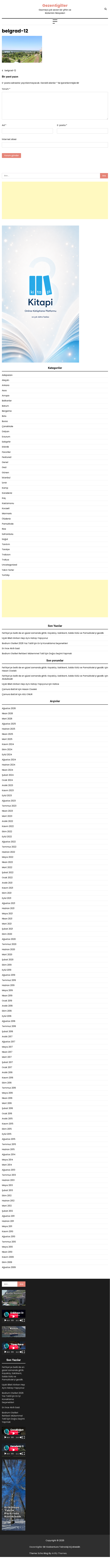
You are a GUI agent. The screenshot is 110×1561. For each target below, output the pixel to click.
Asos (4, 390)
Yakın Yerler (8, 570)
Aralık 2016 (7, 1072)
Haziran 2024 (8, 764)
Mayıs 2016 (7, 1092)
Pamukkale (8, 523)
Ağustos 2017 (8, 1041)
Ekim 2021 (7, 893)
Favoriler (6, 452)
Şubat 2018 (7, 1031)
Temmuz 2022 (9, 846)
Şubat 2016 (7, 1108)
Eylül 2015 (6, 1134)
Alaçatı (5, 380)
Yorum (6, 88)
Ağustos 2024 (9, 759)
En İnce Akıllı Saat (11, 648)
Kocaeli (5, 508)
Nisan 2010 (7, 1251)
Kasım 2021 (7, 887)
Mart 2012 (7, 1205)
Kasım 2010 (7, 1231)
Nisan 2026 (7, 713)
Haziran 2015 (8, 1149)
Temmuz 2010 (9, 1241)
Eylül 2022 (7, 836)
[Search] (105, 9)
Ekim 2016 (7, 1082)
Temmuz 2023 (9, 805)
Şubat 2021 (7, 928)
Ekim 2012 (7, 1195)
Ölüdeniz (6, 518)
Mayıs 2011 (7, 1226)
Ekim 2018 (7, 1010)
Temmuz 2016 (9, 1087)
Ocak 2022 (7, 877)
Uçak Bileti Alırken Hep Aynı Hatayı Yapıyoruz (25, 638)
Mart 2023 (7, 816)
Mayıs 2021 (7, 913)
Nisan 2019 (7, 995)
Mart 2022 (7, 867)
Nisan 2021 (7, 918)
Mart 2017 (7, 1057)
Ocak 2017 (7, 1067)
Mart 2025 (7, 739)
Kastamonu (8, 503)
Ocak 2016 (7, 1113)
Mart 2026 (7, 718)
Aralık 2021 (7, 882)
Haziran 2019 (8, 985)
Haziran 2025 (8, 728)
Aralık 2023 (7, 785)
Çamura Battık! (10, 689)
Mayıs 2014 (7, 1159)
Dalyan (5, 431)
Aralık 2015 (7, 1118)
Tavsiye (6, 549)
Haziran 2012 (8, 1200)
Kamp (5, 488)
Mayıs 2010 (7, 1246)
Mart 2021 (7, 923)
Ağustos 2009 (9, 1267)
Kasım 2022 (8, 826)
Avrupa (5, 395)
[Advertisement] (55, 200)
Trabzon (6, 554)
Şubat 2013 (7, 1190)
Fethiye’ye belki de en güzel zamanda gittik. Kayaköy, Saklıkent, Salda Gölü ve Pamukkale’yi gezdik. (53, 633)
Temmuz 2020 (9, 944)
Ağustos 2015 (8, 1139)
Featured (6, 457)
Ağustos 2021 (8, 903)
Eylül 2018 (6, 1016)
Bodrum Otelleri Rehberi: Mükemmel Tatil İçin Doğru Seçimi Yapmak (37, 653)
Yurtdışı (6, 575)
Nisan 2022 (7, 862)
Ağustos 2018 (8, 1021)
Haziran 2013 (8, 1180)
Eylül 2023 (7, 795)
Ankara (5, 385)
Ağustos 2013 (8, 1169)
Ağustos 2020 (9, 939)
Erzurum (6, 436)
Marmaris (7, 513)
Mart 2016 (7, 1103)
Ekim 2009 (7, 1262)
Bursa (5, 421)
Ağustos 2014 (8, 1154)
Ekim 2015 (7, 1128)
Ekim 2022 (7, 831)
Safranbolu (7, 534)
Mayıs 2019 (7, 990)
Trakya (5, 559)
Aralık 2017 (7, 1036)
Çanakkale (7, 426)
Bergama (7, 411)
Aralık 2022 (7, 821)
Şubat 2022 (7, 872)
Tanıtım (6, 544)
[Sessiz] (21, 1320)
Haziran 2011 (8, 1221)
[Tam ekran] (23, 1320)
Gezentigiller (55, 5)
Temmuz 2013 (9, 1175)
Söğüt (5, 539)
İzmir (4, 482)
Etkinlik (5, 446)
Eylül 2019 (6, 969)
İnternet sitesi (9, 139)
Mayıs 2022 (7, 857)
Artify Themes (59, 1553)
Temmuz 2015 (9, 1144)
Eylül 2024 (7, 754)
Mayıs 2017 (7, 1046)
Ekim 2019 (7, 964)
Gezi (4, 467)
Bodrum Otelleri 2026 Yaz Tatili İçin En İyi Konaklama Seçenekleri (35, 643)
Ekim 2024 (7, 749)
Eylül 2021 (6, 898)
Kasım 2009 (8, 1257)
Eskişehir (6, 441)
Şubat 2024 (8, 775)
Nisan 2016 (7, 1098)
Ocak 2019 (7, 1000)
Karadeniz (7, 493)
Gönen (5, 472)
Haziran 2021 (8, 908)
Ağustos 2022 (9, 841)
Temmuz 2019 (9, 980)
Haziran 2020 (8, 949)
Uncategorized (9, 564)
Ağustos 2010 (8, 1236)
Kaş (4, 498)
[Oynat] (5, 1320)
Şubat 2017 (7, 1062)
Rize (4, 528)
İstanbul (6, 477)
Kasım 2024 (8, 744)
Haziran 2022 (8, 852)
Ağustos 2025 (9, 723)
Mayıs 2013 (7, 1185)
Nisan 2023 (7, 810)
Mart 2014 (7, 1164)
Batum (5, 405)
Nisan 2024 (7, 770)
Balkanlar (7, 400)
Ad (4, 125)
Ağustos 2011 (8, 1216)
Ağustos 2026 (9, 708)
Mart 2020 (7, 954)
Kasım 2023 (8, 790)
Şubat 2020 (7, 959)
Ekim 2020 (7, 934)
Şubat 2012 (7, 1211)
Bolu (4, 416)
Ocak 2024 (7, 780)
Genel (5, 462)
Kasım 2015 (7, 1123)
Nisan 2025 (7, 734)
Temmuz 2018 (9, 1026)
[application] (13, 1316)
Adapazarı (7, 375)
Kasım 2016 (7, 1077)
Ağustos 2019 (8, 975)
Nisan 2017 (7, 1052)
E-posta (62, 125)
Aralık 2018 (7, 1005)
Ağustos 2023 (9, 800)
